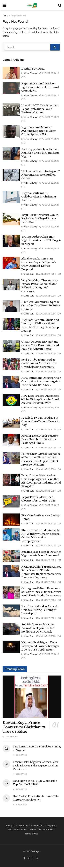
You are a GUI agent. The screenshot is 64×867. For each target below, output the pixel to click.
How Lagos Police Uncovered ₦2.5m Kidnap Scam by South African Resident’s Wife (40, 399)
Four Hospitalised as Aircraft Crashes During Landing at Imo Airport (39, 610)
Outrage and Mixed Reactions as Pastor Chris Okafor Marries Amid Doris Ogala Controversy (41, 592)
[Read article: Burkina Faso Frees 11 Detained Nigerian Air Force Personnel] (11, 556)
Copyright (50, 825)
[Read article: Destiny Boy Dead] (11, 73)
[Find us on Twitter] (28, 858)
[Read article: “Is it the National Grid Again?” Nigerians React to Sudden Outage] (11, 175)
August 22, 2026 (50, 73)
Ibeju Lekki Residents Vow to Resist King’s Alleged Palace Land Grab (39, 218)
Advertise (23, 825)
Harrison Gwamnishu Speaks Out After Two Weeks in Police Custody (40, 305)
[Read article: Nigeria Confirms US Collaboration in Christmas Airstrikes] (11, 197)
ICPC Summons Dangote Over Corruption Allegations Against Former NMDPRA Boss (41, 381)
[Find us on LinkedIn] (33, 858)
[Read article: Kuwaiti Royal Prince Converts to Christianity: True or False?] (32, 697)
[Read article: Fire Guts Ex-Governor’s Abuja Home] (11, 519)
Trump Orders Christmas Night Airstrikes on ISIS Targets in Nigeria (41, 240)
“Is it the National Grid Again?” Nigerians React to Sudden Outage (40, 174)
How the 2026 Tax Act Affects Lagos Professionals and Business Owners (40, 109)
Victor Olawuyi (30, 73)
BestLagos (36, 851)
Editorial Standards (17, 829)
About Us (10, 825)
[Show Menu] (4, 5)
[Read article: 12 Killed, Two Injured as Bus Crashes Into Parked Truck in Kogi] (11, 422)
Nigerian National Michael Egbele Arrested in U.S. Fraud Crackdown (40, 87)
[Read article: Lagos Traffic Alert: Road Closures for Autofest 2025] (11, 501)
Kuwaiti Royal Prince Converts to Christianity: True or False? (24, 727)
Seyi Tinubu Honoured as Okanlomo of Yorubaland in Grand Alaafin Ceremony (39, 363)
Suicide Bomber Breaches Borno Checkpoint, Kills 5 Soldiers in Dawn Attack (38, 628)
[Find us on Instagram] (37, 858)
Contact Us (36, 825)
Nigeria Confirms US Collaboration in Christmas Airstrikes (38, 196)
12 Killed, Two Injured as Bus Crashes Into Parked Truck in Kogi (40, 421)
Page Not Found (18, 15)
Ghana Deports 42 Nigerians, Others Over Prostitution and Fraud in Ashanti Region (40, 345)
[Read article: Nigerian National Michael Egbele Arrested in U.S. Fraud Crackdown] (11, 88)
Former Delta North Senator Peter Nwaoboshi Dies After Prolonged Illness (39, 439)
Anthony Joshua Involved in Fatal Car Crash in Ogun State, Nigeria (40, 152)
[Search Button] (59, 5)
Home (5, 15)
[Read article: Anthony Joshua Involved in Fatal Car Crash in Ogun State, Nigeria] (11, 153)
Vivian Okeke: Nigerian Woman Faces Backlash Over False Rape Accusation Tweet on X (35, 765)
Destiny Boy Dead (32, 68)
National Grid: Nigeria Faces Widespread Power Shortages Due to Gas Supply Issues (40, 646)
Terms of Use (31, 833)
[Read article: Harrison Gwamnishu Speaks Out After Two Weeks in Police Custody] (11, 306)
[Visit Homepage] (32, 5)
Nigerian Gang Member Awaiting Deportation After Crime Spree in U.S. (38, 131)
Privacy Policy (46, 829)
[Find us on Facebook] (24, 858)
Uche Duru (29, 273)
